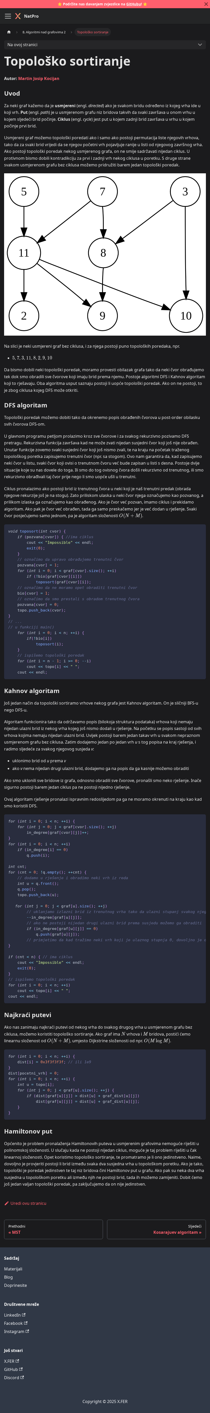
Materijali (13, 1269)
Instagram (14, 1331)
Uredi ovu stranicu (28, 1203)
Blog (8, 1277)
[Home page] (9, 32)
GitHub (11, 1369)
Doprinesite (15, 1285)
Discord (11, 1377)
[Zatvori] (206, 4)
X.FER (9, 1361)
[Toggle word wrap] (190, 820)
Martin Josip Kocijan (38, 78)
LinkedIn (12, 1315)
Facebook (13, 1323)
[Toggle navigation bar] (8, 16)
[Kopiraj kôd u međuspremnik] (199, 530)
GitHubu (133, 4)
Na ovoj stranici (22, 44)
